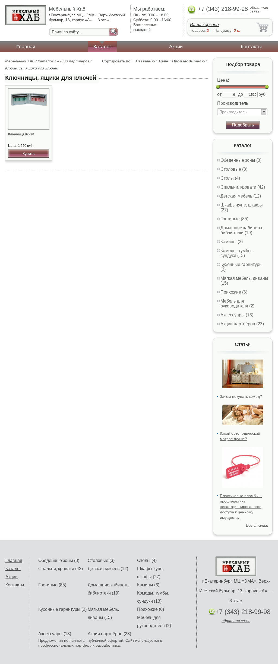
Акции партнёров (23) (242, 324)
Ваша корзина (204, 24)
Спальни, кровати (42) (242, 187)
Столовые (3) (233, 169)
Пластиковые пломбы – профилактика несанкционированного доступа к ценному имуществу (241, 507)
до (240, 94)
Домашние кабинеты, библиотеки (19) (241, 230)
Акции (176, 46)
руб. (262, 94)
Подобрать (243, 125)
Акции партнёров (73, 61)
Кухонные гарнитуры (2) (62, 609)
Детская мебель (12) (240, 196)
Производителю (190, 61)
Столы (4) (230, 178)
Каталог (102, 46)
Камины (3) (231, 241)
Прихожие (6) (233, 292)
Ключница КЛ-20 (21, 134)
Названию (147, 61)
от (219, 94)
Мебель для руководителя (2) (237, 303)
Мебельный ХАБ (19, 61)
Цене (165, 61)
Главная (25, 46)
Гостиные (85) (234, 219)
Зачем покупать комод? (241, 396)
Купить (28, 153)
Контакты (251, 46)
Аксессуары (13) (236, 315)
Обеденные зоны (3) (240, 160)
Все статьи (257, 525)
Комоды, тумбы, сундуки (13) (236, 253)
